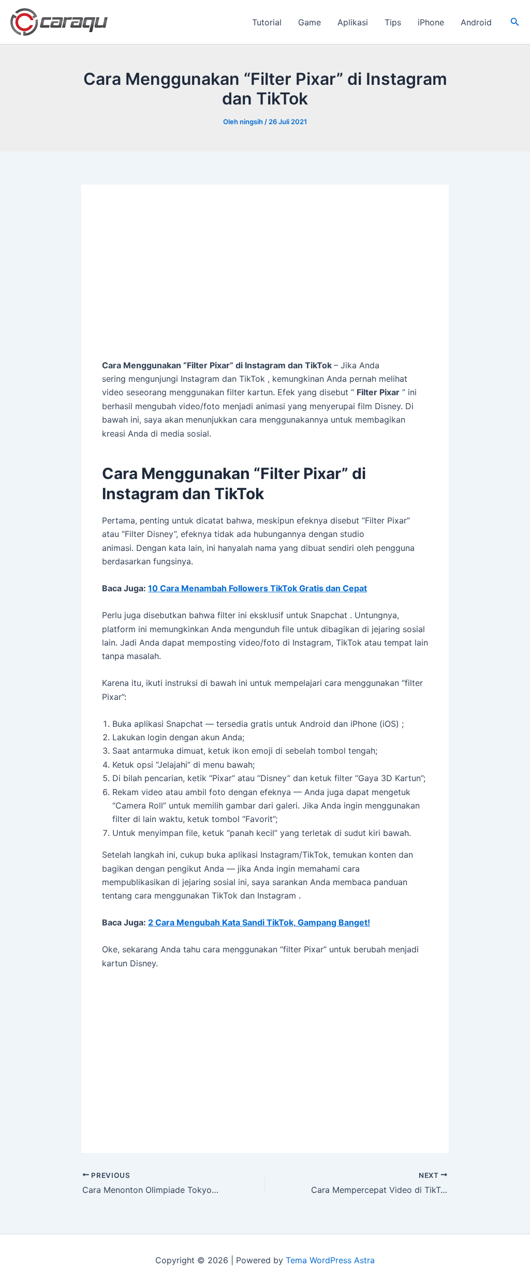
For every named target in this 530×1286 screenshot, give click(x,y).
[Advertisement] (265, 282)
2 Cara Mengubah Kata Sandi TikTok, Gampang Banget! (259, 922)
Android (476, 22)
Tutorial (267, 22)
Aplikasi (352, 22)
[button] (515, 22)
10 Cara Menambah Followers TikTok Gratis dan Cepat (257, 588)
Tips (393, 22)
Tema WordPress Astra (330, 1260)
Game (309, 22)
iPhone (431, 22)
